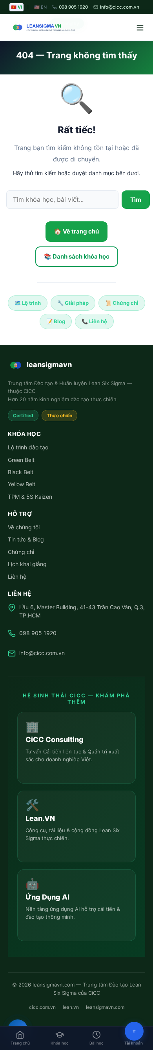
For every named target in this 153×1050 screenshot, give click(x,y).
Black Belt (20, 472)
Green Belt (21, 459)
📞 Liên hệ (94, 321)
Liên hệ (17, 576)
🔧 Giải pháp (73, 303)
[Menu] (136, 27)
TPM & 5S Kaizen (30, 496)
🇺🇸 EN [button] (40, 7)
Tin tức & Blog (26, 539)
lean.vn (71, 1007)
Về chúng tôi (24, 527)
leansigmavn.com (105, 1007)
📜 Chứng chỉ (121, 303)
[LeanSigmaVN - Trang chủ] (42, 27)
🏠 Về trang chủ (76, 231)
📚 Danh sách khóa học (76, 256)
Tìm (135, 199)
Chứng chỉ (21, 552)
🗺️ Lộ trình (28, 303)
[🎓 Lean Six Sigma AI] (134, 1031)
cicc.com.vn (42, 1007)
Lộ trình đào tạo (28, 447)
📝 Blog (55, 321)
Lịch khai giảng (27, 564)
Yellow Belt (21, 484)
